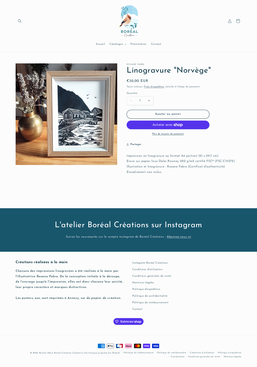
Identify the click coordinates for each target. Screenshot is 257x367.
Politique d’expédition (229, 353)
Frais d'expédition (154, 87)
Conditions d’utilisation (202, 353)
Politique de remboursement (150, 302)
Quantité (132, 93)
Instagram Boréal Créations (150, 262)
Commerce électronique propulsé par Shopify (96, 353)
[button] (20, 21)
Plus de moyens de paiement (168, 134)
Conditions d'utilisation (147, 269)
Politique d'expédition (146, 289)
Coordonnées (178, 357)
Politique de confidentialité (149, 296)
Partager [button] (135, 144)
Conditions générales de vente (151, 276)
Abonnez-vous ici (179, 236)
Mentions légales (143, 282)
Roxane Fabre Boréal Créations (55, 353)
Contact (137, 309)
